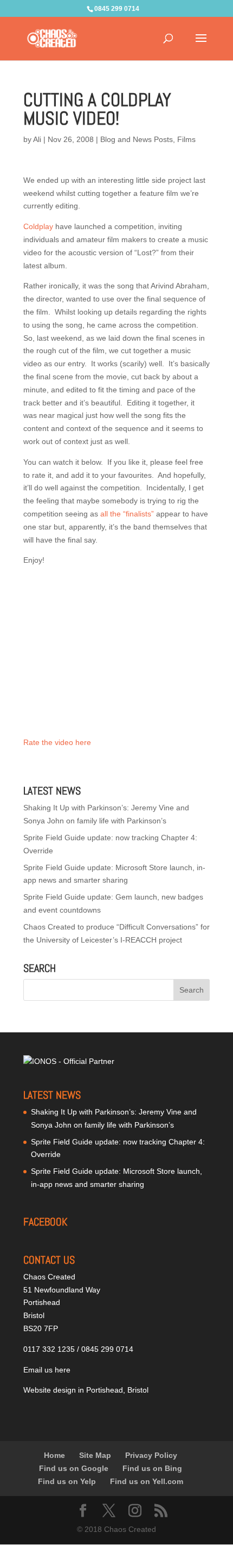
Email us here (46, 1369)
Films (186, 139)
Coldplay (38, 226)
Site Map (95, 1455)
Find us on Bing (152, 1468)
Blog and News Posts (136, 139)
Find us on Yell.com (146, 1481)
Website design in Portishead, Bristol (85, 1390)
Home (54, 1455)
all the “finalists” (127, 513)
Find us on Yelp (67, 1481)
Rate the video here (57, 742)
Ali (37, 139)
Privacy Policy (151, 1455)
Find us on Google (73, 1468)
